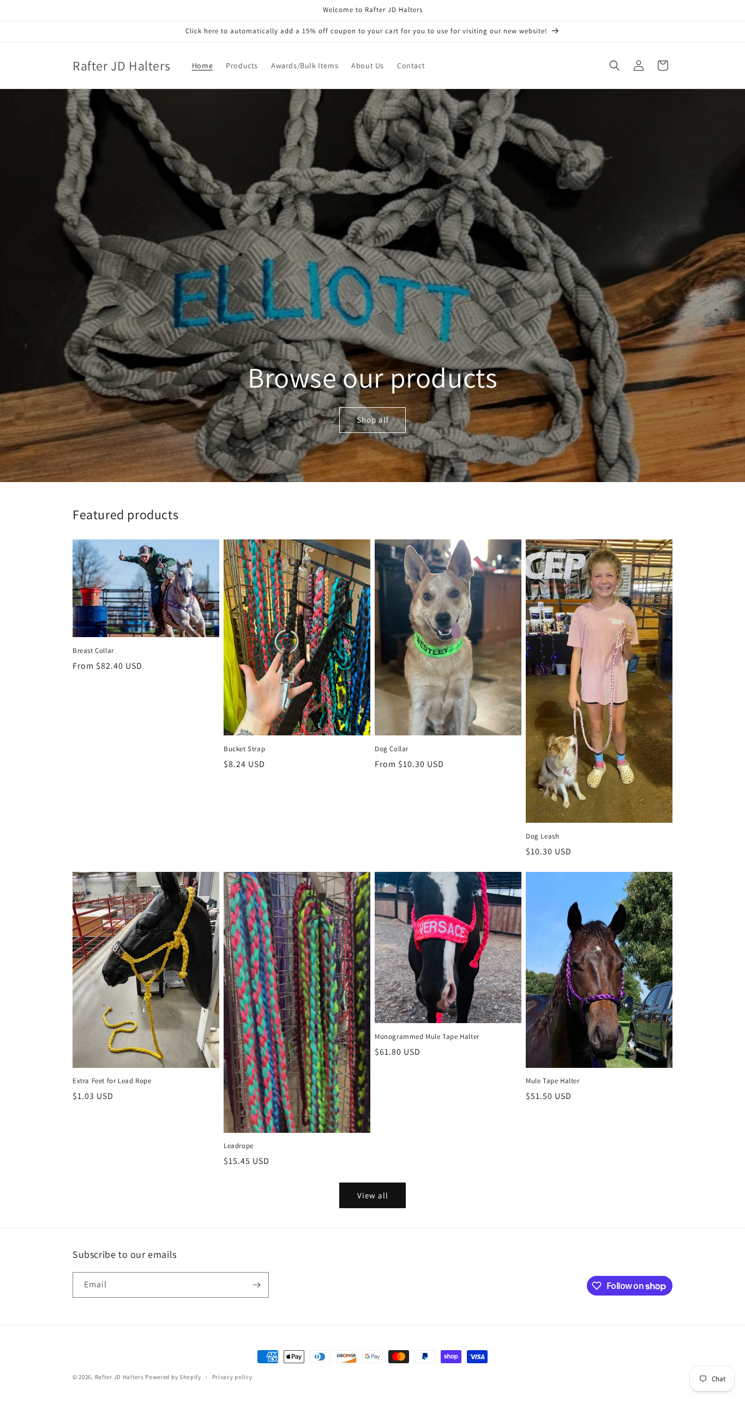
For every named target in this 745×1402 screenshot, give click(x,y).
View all (372, 1195)
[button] (615, 66)
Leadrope (239, 1146)
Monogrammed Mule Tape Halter (427, 1036)
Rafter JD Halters (119, 1377)
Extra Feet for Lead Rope (112, 1081)
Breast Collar (93, 650)
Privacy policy (232, 1377)
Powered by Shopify (173, 1377)
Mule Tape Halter (553, 1081)
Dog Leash (542, 836)
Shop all (373, 420)
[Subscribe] (256, 1285)
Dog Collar (391, 749)
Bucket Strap (244, 749)
